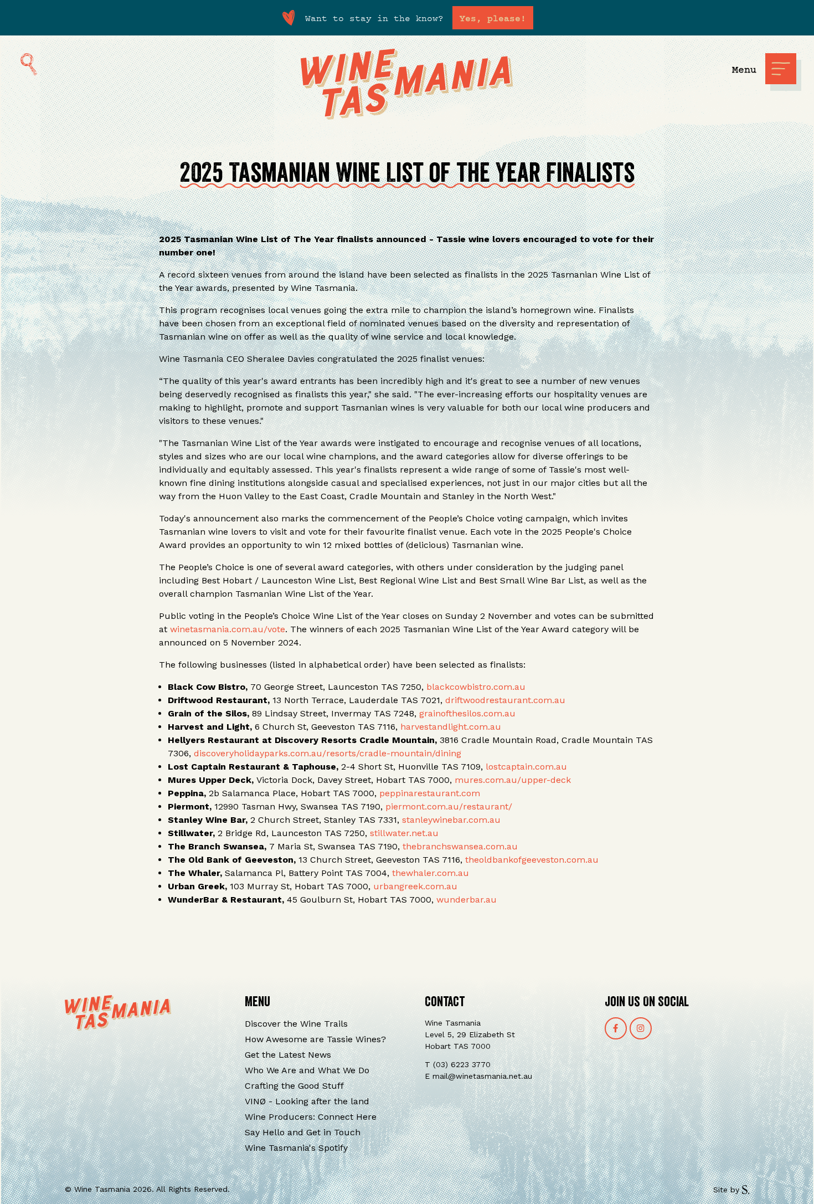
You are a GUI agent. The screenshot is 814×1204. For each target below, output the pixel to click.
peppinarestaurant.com (429, 793)
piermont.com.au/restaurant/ (448, 806)
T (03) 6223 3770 (458, 1064)
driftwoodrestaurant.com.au (505, 700)
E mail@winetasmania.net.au (478, 1076)
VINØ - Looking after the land (307, 1101)
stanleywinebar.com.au (451, 819)
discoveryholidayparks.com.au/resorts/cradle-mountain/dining (327, 753)
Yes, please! (493, 18)
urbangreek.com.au (415, 886)
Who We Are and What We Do (307, 1070)
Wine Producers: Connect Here (311, 1116)
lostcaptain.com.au (526, 766)
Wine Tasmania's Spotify (296, 1147)
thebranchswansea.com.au (460, 846)
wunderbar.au (466, 899)
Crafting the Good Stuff (294, 1085)
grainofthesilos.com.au (467, 713)
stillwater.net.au (404, 833)
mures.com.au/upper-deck (513, 780)
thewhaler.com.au (430, 873)
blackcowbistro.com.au (476, 687)
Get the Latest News (288, 1054)
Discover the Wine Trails (296, 1023)
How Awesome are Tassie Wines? (315, 1039)
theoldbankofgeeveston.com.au (532, 859)
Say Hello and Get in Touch (302, 1132)
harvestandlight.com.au (450, 726)
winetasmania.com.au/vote (227, 629)
